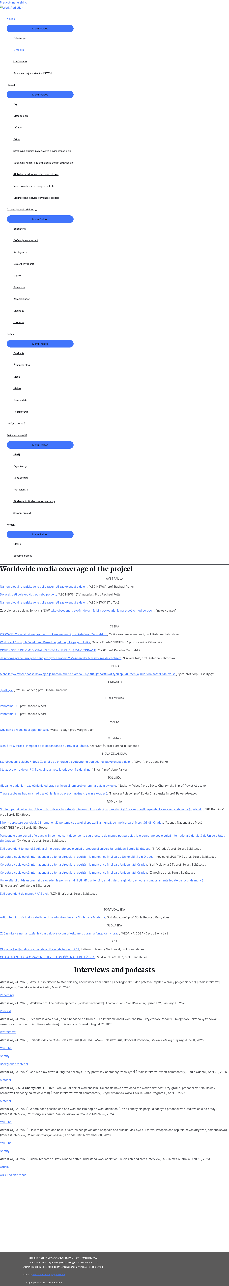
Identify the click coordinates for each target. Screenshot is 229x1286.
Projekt (11, 84)
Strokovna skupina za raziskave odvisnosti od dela (42, 151)
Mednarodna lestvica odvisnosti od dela (36, 197)
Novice (11, 18)
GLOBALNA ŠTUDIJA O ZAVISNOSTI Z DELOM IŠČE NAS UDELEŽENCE (47, 957)
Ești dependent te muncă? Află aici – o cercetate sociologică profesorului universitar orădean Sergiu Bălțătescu (75, 848)
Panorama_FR (9, 714)
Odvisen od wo (10, 729)
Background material (14, 1064)
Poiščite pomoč (16, 423)
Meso (16, 376)
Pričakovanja (20, 411)
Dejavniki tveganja (23, 263)
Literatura (18, 322)
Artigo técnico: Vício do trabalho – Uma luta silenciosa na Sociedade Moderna (52, 917)
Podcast (5, 1011)
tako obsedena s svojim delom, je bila (76, 610)
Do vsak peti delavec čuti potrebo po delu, (29, 594)
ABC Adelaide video (13, 1175)
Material (5, 1080)
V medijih (18, 49)
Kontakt (11, 524)
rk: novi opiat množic (34, 729)
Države (17, 127)
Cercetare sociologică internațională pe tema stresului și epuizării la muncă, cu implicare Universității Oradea (73, 864)
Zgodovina (19, 228)
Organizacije (20, 466)
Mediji (16, 454)
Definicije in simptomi (25, 240)
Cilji (15, 104)
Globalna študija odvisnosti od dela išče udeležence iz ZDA (39, 949)
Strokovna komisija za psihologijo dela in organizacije (43, 162)
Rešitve (11, 334)
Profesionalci (20, 489)
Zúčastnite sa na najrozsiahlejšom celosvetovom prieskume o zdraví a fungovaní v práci (59, 933)
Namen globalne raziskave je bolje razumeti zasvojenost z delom (43, 602)
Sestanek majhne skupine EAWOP (32, 73)
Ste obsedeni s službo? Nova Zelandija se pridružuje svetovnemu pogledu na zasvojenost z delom (66, 761)
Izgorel (17, 275)
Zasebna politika (22, 555)
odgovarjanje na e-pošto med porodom (128, 610)
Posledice (19, 287)
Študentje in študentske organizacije (34, 501)
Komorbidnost (21, 299)
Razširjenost (20, 252)
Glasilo (17, 544)
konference (20, 61)
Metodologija (20, 115)
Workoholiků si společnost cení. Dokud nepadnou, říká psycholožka (45, 642)
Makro (17, 388)
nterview (8, 1032)
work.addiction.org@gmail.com (49, 1274)
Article (4, 1167)
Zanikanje (18, 353)
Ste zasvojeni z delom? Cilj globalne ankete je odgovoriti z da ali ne (45, 769)
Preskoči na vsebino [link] (13, 2)
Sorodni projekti (22, 513)
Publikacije (19, 38)
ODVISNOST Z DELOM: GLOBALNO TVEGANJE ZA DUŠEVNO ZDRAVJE (48, 650)
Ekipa (16, 139)
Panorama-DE (9, 706)
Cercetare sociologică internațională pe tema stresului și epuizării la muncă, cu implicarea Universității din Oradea (77, 856)
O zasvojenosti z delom (20, 209)
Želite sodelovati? (17, 435)
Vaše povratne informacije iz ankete (33, 186)
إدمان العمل (7, 690)
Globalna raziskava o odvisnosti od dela (36, 174)
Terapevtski (20, 400)
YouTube (6, 1048)
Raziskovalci (20, 477)
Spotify (5, 1056)
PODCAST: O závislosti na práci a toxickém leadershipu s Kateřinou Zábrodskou (53, 634)
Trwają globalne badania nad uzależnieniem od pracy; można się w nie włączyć (53, 793)
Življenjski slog (21, 365)
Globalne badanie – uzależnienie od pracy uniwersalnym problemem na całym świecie (58, 785)
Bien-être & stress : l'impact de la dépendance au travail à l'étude (44, 746)
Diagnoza (18, 310)
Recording (7, 995)
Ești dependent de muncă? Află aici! (24, 893)
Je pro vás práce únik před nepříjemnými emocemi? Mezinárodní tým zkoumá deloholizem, (61, 658)
